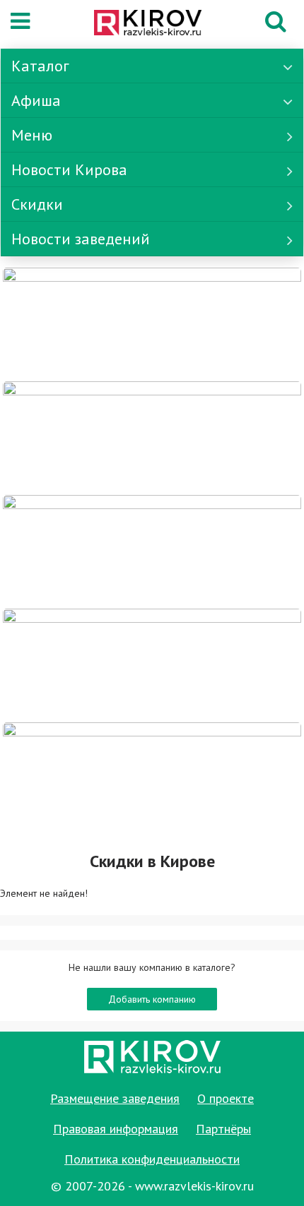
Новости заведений (80, 239)
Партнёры (223, 1129)
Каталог (40, 66)
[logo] (148, 24)
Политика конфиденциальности (152, 1159)
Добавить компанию (152, 999)
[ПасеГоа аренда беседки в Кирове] (152, 664)
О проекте (225, 1098)
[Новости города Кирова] (152, 550)
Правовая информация (115, 1129)
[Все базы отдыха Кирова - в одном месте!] (152, 437)
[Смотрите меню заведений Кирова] (152, 778)
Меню (31, 135)
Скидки (37, 204)
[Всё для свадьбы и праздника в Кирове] (152, 323)
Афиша (36, 100)
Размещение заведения (115, 1098)
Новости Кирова (69, 169)
